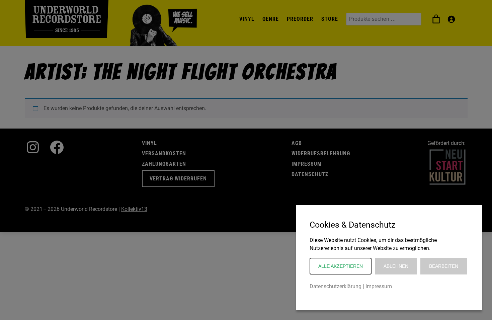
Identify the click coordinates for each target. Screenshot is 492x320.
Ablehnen (396, 266)
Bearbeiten (443, 266)
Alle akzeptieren (340, 266)
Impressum (378, 286)
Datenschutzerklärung (335, 286)
